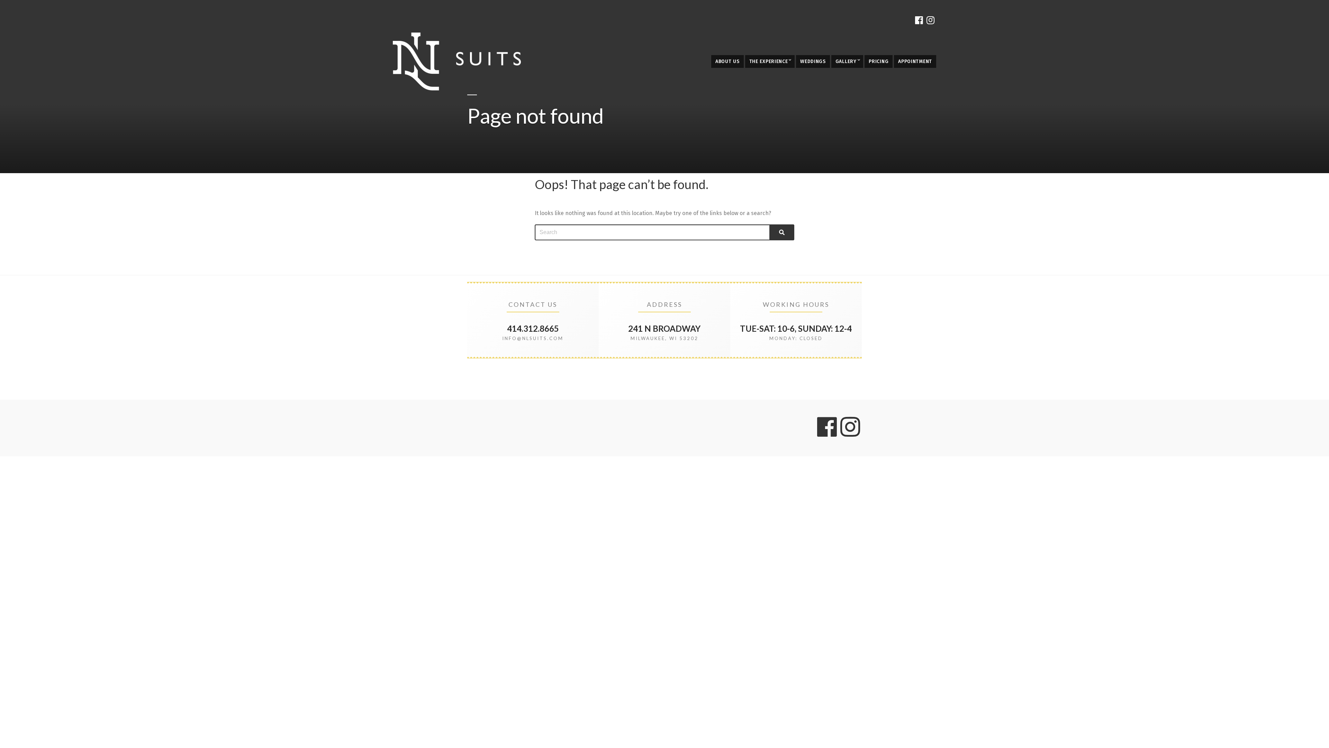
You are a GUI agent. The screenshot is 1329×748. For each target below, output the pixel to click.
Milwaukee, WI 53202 (664, 338)
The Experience (768, 61)
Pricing (878, 61)
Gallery (846, 61)
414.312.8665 (533, 328)
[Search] (781, 232)
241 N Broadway (664, 328)
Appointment (915, 61)
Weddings (813, 61)
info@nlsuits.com (532, 338)
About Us (727, 61)
